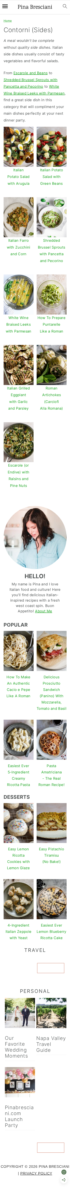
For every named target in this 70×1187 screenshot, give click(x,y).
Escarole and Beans (30, 73)
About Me (43, 611)
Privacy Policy (36, 1173)
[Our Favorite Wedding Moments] (20, 1014)
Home (8, 20)
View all (50, 968)
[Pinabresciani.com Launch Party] (20, 1083)
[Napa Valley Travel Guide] (51, 1014)
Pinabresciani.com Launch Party (19, 1116)
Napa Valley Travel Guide (51, 1044)
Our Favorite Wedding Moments (16, 1047)
